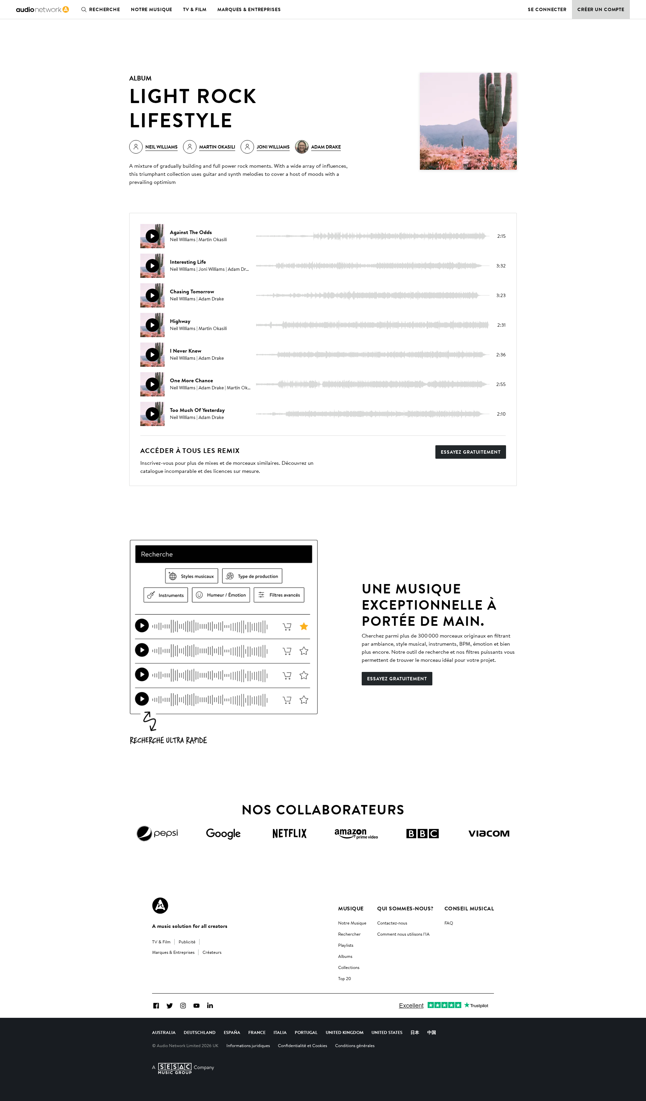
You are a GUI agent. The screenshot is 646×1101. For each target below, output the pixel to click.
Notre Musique (352, 923)
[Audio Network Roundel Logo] (160, 906)
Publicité (187, 942)
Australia (164, 1032)
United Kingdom (344, 1032)
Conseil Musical (469, 908)
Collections (348, 967)
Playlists (345, 945)
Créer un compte (600, 9)
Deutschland (200, 1032)
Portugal (306, 1032)
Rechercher (349, 934)
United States (386, 1032)
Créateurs (212, 952)
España (232, 1032)
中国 (431, 1032)
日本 (414, 1032)
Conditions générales (354, 1045)
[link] (42, 9)
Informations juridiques (248, 1045)
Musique (350, 908)
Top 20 (344, 978)
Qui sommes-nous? (405, 908)
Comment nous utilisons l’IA (403, 934)
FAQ (448, 923)
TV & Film (195, 9)
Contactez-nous (392, 923)
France (256, 1032)
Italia (280, 1032)
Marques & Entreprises (249, 9)
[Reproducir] (152, 236)
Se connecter (547, 9)
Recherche (104, 9)
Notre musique (151, 9)
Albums (345, 956)
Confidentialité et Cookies (302, 1045)
